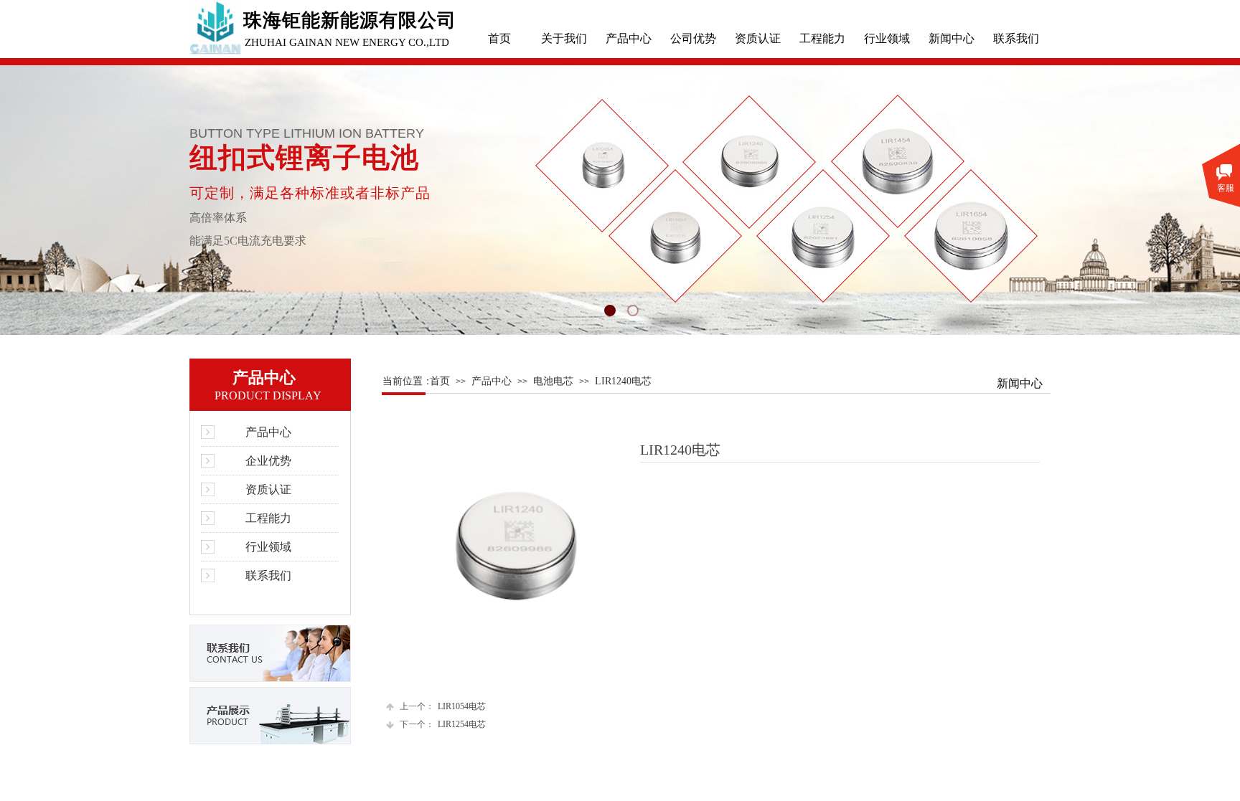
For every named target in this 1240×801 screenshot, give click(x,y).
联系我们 (1016, 38)
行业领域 (887, 38)
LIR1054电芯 (443, 706)
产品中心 (629, 38)
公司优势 (693, 38)
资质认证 (758, 38)
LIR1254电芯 (443, 724)
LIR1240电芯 (623, 381)
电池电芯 (553, 381)
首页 (499, 38)
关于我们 (564, 38)
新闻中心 (951, 38)
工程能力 (822, 38)
